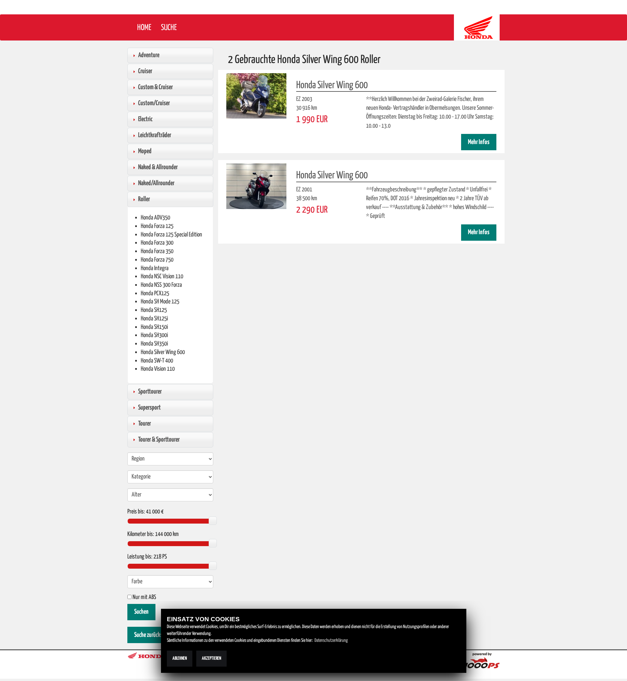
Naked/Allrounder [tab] (156, 183)
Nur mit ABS (144, 597)
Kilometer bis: (140, 534)
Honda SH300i (154, 335)
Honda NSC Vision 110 (162, 276)
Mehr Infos (479, 142)
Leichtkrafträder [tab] (154, 135)
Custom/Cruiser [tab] (154, 103)
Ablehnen (179, 658)
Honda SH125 (154, 310)
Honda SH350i (154, 344)
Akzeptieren (211, 658)
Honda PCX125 (155, 293)
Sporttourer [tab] (150, 391)
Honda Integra (155, 268)
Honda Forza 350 (157, 251)
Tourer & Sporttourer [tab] (159, 439)
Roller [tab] (144, 199)
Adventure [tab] (148, 55)
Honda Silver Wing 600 (163, 352)
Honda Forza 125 (157, 226)
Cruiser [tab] (145, 71)
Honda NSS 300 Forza (161, 285)
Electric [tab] (145, 119)
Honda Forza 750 (157, 260)
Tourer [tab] (144, 423)
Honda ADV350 (155, 218)
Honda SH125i (154, 319)
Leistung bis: (140, 557)
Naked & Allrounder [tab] (158, 167)
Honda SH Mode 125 (160, 302)
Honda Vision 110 (158, 369)
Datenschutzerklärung (331, 640)
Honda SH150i (154, 327)
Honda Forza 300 (157, 243)
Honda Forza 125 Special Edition (171, 235)
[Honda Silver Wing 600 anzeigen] (256, 95)
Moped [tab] (145, 151)
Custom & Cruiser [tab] (155, 87)
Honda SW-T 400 (157, 361)
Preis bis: (136, 512)
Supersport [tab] (149, 407)
